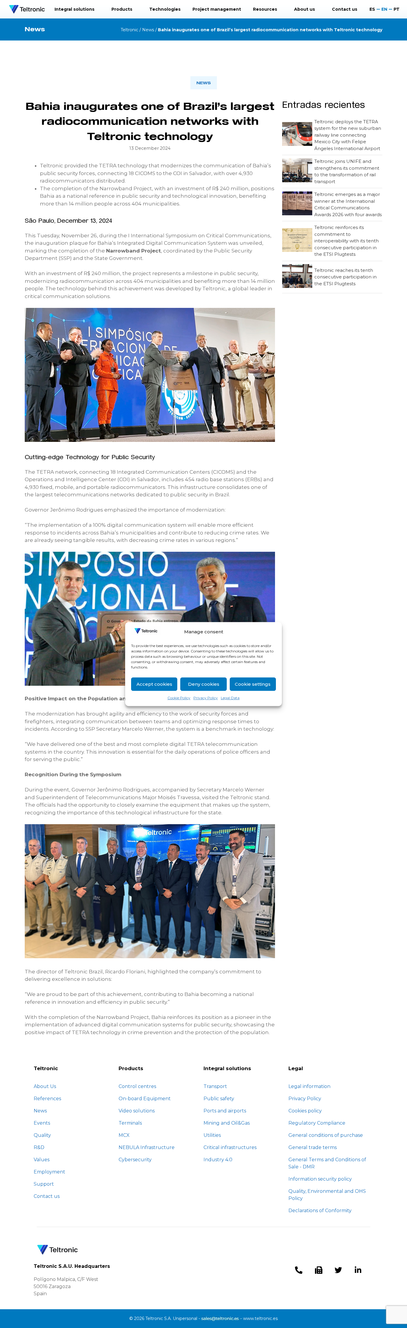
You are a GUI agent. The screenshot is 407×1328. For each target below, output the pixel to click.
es (372, 9)
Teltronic (129, 29)
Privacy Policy (205, 698)
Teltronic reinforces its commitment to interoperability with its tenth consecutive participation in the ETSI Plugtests (346, 241)
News (148, 29)
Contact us (344, 9)
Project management (216, 9)
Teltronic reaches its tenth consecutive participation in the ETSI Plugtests (345, 276)
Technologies (165, 9)
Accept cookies (154, 684)
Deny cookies (203, 684)
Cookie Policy (178, 698)
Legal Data (230, 698)
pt (397, 9)
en (384, 9)
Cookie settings (253, 684)
